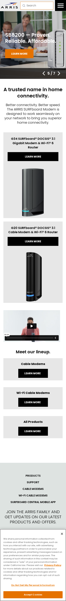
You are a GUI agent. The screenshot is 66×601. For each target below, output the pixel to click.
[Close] (62, 534)
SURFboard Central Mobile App (33, 502)
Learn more (19, 53)
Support (33, 482)
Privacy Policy (52, 565)
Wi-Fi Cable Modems (33, 495)
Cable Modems (33, 489)
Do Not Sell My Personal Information (33, 585)
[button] (43, 73)
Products (33, 475)
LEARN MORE (32, 431)
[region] (33, 565)
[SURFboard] (9, 5)
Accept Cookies (33, 594)
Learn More (32, 373)
